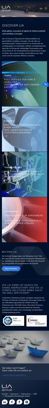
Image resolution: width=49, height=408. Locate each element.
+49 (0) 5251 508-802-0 (14, 375)
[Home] (6, 8)
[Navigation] (46, 8)
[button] (17, 396)
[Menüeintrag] (5, 402)
